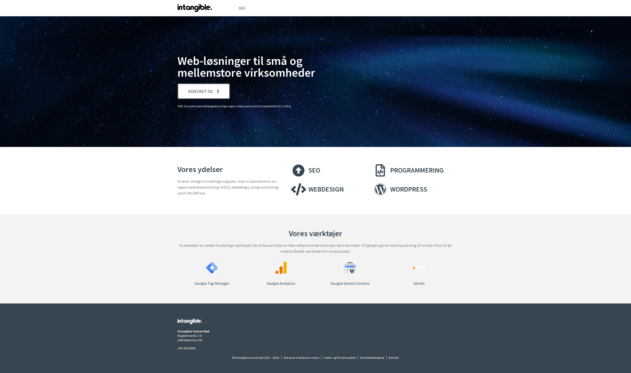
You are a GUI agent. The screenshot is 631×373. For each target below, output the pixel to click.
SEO (242, 8)
